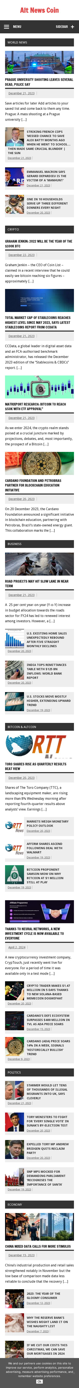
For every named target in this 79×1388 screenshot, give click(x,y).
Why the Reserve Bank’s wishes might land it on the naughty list (47, 1322)
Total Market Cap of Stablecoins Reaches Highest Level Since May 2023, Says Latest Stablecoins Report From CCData (38, 322)
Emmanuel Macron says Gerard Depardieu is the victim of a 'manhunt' (46, 176)
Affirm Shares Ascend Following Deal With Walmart (44, 848)
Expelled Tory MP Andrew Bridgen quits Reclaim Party (48, 1148)
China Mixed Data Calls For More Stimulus (38, 1246)
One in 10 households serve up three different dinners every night (47, 203)
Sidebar (62, 26)
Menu (17, 26)
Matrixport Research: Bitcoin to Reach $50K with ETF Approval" (35, 406)
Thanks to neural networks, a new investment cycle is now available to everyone (34, 934)
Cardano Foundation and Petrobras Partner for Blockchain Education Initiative (33, 485)
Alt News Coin (39, 10)
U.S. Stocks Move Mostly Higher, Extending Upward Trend (49, 701)
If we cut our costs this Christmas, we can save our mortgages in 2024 (47, 1349)
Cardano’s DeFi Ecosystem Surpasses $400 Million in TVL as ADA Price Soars (48, 1020)
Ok (39, 1381)
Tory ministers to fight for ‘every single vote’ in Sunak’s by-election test (48, 1121)
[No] (74, 1373)
